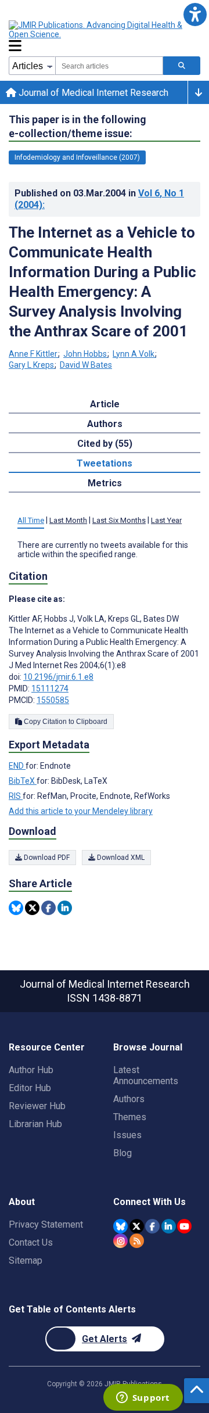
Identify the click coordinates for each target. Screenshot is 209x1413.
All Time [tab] (30, 520)
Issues (127, 1135)
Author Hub (31, 1069)
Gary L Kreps (31, 365)
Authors (129, 1098)
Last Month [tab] (68, 520)
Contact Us (31, 1242)
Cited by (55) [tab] (104, 443)
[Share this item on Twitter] (32, 908)
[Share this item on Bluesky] (16, 908)
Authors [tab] (104, 423)
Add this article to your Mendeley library (81, 811)
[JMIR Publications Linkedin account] (168, 1226)
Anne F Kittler (33, 353)
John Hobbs (85, 353)
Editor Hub (30, 1087)
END (17, 765)
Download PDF (46, 857)
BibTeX (23, 781)
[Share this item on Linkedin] (64, 908)
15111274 (50, 688)
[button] (195, 14)
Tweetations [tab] (104, 463)
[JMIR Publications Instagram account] (120, 1240)
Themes (129, 1116)
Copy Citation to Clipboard (64, 722)
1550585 (53, 700)
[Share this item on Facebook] (48, 908)
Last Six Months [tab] (119, 520)
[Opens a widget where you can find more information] (143, 1398)
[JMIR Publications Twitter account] (136, 1226)
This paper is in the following (77, 126)
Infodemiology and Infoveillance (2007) (77, 157)
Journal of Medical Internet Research (92, 92)
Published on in (99, 199)
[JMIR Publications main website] (104, 29)
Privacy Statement (46, 1224)
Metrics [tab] (105, 483)
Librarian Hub (35, 1123)
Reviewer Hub (37, 1105)
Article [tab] (105, 404)
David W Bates (86, 365)
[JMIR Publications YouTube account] (184, 1226)
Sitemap (25, 1260)
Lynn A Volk (133, 353)
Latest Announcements (145, 1075)
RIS (16, 796)
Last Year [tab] (166, 520)
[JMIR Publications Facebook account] (152, 1226)
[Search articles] (181, 65)
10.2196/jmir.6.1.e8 (58, 677)
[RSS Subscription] (136, 1240)
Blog (122, 1153)
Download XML (120, 857)
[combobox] (109, 65)
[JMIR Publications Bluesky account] (120, 1226)
